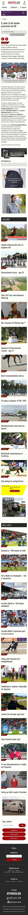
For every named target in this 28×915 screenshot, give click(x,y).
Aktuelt (3, 291)
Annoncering (19, 881)
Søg (22, 825)
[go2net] (14, 898)
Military (3, 240)
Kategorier (14, 830)
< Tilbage (3, 19)
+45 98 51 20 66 (7, 872)
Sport (3, 268)
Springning (4, 42)
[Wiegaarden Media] (14, 902)
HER (25, 96)
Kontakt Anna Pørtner (14, 491)
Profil (3, 709)
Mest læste (14, 838)
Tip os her (7, 881)
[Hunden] (14, 893)
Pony (3, 760)
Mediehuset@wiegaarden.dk (18, 872)
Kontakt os (13, 881)
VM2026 (3, 546)
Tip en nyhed (14, 834)
